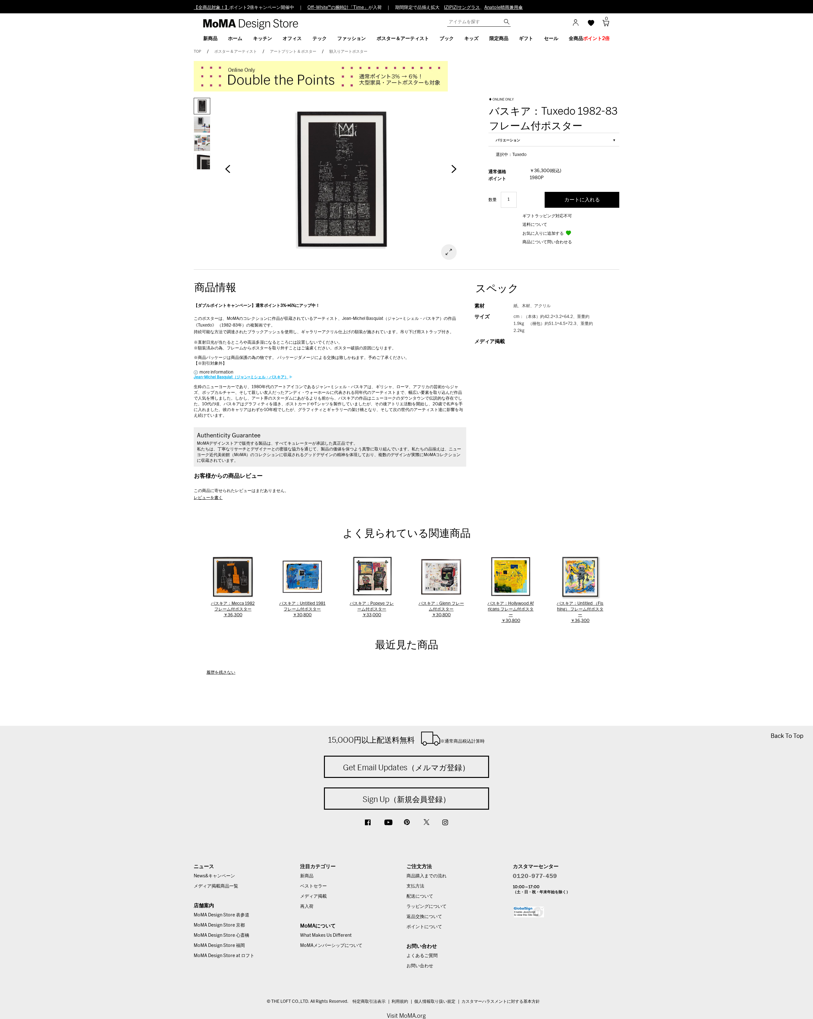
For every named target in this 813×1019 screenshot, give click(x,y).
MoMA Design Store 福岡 (219, 945)
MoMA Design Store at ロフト (224, 956)
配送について (419, 896)
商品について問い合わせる (547, 242)
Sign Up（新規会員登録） (406, 799)
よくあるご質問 (422, 956)
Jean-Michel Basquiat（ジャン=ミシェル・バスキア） (241, 377)
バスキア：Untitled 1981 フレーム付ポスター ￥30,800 (302, 609)
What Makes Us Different (326, 935)
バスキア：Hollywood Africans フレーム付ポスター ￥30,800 (510, 612)
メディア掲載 (313, 896)
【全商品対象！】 (211, 7)
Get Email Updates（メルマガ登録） (406, 767)
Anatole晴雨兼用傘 (503, 7)
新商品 (306, 876)
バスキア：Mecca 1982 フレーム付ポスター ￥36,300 (233, 609)
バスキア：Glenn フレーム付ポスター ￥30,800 (441, 609)
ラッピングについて (426, 906)
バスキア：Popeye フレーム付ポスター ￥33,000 (372, 609)
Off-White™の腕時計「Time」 (337, 7)
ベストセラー (313, 886)
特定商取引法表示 (369, 1002)
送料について (534, 225)
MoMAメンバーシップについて (331, 945)
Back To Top (787, 735)
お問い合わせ (419, 966)
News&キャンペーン (214, 876)
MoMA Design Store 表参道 (221, 915)
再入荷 (306, 906)
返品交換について (424, 916)
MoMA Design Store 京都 (219, 925)
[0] (603, 25)
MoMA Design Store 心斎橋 (221, 935)
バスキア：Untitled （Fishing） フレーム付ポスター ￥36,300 (580, 612)
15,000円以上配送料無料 (406, 739)
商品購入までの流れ (426, 876)
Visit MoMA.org (406, 1015)
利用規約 (400, 1002)
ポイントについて (424, 927)
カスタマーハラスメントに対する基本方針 (500, 1002)
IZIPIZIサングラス (462, 7)
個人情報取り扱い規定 (434, 1002)
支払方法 (415, 886)
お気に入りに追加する (543, 234)
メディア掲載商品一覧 (216, 886)
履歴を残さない (220, 673)
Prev (227, 172)
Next (454, 172)
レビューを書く (208, 498)
